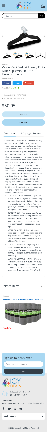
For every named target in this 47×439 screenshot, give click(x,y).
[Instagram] (14, 409)
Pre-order (23, 122)
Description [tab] (10, 133)
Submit (24, 371)
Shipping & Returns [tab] (30, 133)
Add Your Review (8, 79)
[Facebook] (3, 409)
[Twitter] (9, 409)
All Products (19, 98)
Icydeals (5, 64)
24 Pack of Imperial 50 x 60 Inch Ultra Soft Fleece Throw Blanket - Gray (23, 299)
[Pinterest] (20, 409)
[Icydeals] (23, 5)
